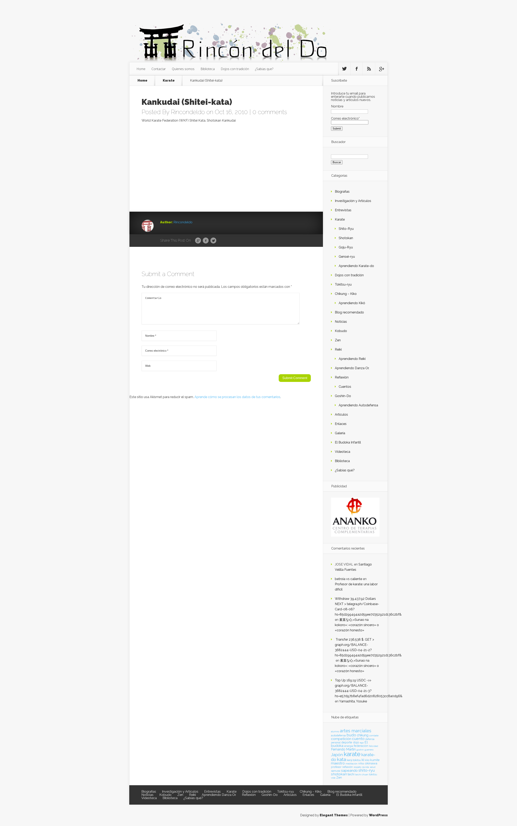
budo (351, 735)
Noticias (341, 322)
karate (352, 754)
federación (361, 745)
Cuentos (345, 387)
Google (198, 241)
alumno (335, 731)
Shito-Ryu (346, 229)
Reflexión (342, 377)
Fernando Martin (343, 749)
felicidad (373, 746)
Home (141, 69)
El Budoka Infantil (348, 442)
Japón (337, 754)
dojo (356, 742)
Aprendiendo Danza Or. (352, 368)
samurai (335, 770)
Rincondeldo (188, 112)
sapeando (349, 770)
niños (361, 763)
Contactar (158, 69)
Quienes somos (183, 69)
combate (373, 735)
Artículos (341, 414)
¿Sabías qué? (345, 470)
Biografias (342, 191)
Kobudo (341, 331)
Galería (340, 433)
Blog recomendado (349, 312)
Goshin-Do (343, 396)
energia (348, 745)
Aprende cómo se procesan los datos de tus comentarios (237, 397)
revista (365, 767)
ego (362, 742)
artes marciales (355, 730)
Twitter (213, 241)
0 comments (269, 112)
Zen (338, 340)
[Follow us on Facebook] (357, 68)
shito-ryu (366, 770)
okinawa (371, 763)
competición (341, 739)
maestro (338, 763)
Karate (169, 80)
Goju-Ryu (346, 247)
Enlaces (341, 424)
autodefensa (338, 735)
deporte (346, 742)
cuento (358, 739)
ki (363, 760)
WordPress (378, 815)
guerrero (369, 749)
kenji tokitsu (354, 760)
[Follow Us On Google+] (381, 68)
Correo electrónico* (345, 118)
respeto (357, 767)
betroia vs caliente (348, 579)
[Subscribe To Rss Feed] (369, 68)
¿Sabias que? (264, 69)
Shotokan (346, 238)
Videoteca (342, 452)
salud (372, 767)
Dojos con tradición (235, 69)
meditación (351, 763)
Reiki (338, 349)
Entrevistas (343, 210)
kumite (374, 760)
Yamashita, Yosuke (353, 701)
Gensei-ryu (347, 257)
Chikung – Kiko (346, 294)
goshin (360, 749)
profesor (336, 766)
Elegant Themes (334, 815)
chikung (362, 735)
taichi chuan (361, 774)
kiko (367, 760)
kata (341, 759)
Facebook (206, 241)
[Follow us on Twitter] (344, 68)
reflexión (347, 766)
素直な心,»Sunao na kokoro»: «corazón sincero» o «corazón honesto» (357, 625)
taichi (351, 774)
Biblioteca (208, 69)
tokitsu (373, 774)
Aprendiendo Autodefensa (358, 405)
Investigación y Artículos (353, 201)
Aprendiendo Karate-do (356, 266)
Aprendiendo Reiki (352, 359)
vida (333, 777)
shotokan (339, 774)
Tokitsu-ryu (343, 284)
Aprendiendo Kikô (352, 303)
